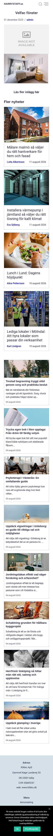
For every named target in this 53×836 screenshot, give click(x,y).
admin (30, 19)
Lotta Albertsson (15, 162)
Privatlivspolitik (31, 829)
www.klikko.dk (29, 787)
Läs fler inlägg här (26, 92)
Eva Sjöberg (13, 224)
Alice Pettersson (15, 283)
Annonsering (26, 802)
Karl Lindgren (14, 346)
